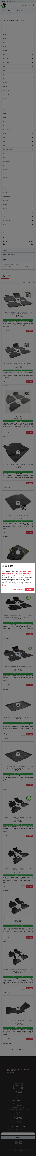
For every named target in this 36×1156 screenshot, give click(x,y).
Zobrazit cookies (18, 589)
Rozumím (29, 589)
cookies (4, 585)
